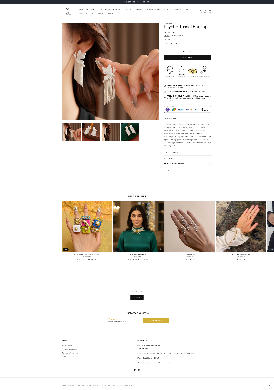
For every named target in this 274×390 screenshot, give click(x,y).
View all (137, 298)
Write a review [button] (156, 320)
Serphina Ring (190, 254)
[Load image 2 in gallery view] (91, 132)
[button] (114, 9)
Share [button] (168, 170)
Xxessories (70, 385)
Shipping (167, 35)
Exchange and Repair (69, 357)
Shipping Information (69, 349)
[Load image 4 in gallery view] (130, 132)
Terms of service (117, 385)
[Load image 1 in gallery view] (72, 132)
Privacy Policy (67, 345)
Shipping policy (106, 385)
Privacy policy (80, 385)
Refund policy (128, 385)
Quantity (167, 39)
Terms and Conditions (70, 353)
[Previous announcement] (62, 2)
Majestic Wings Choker (138, 254)
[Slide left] (132, 292)
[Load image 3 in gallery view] (111, 132)
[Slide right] (141, 292)
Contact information (92, 385)
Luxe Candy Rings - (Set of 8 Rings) (87, 254)
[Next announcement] (211, 2)
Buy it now (187, 57)
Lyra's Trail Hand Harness (241, 254)
